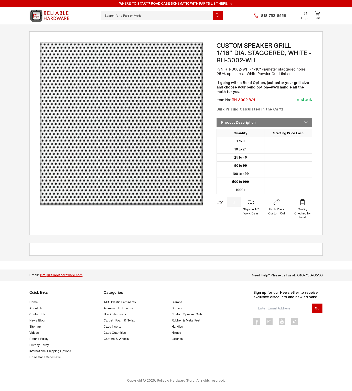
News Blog (37, 320)
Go (317, 308)
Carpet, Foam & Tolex (119, 320)
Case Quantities (115, 332)
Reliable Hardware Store (176, 380)
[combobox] (162, 15)
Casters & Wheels (116, 338)
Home (33, 302)
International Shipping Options (50, 350)
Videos (34, 332)
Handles (177, 326)
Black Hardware (115, 314)
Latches (177, 338)
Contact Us (37, 314)
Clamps (177, 302)
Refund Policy (38, 338)
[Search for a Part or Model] (218, 15)
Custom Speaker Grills (187, 314)
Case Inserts (112, 326)
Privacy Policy (39, 344)
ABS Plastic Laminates (120, 302)
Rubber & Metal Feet (186, 320)
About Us (36, 308)
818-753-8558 (273, 15)
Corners (177, 308)
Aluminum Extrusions (118, 308)
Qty (220, 202)
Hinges (176, 332)
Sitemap (35, 326)
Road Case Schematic (45, 357)
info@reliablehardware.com (61, 275)
